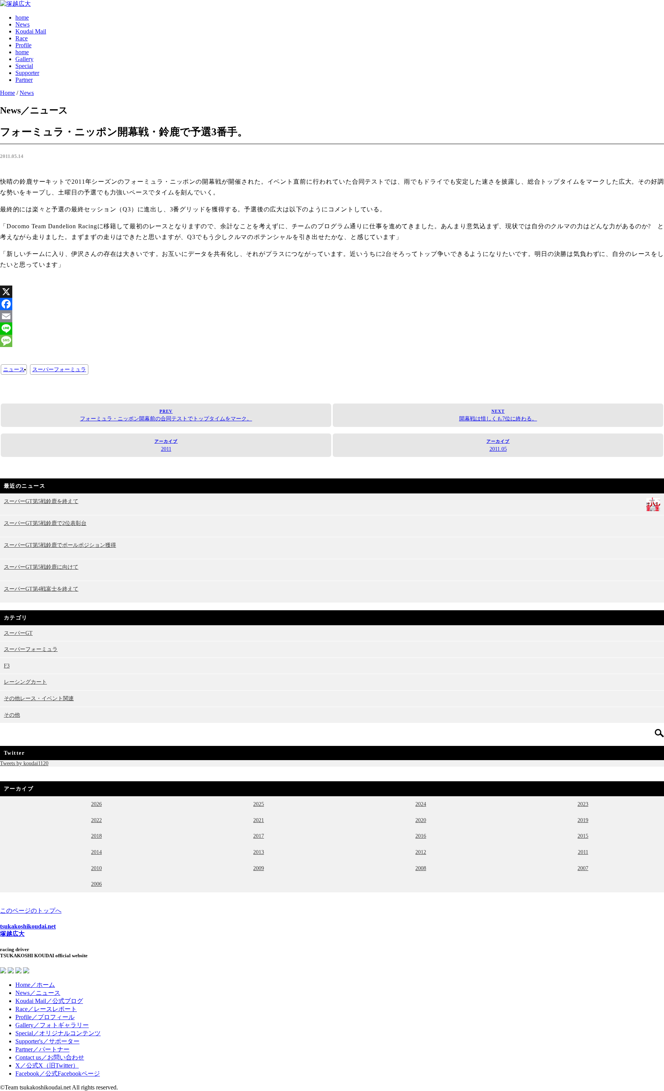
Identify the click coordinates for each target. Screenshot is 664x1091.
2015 (583, 836)
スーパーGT (18, 633)
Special (24, 66)
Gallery (24, 59)
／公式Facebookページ (57, 1073)
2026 (96, 804)
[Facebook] (332, 304)
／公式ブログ (49, 1001)
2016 (420, 836)
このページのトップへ (30, 910)
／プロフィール (45, 1017)
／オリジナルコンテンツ (58, 1033)
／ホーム (35, 984)
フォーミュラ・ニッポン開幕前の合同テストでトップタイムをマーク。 (166, 415)
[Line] (332, 328)
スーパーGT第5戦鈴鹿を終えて (41, 501)
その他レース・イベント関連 (39, 698)
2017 (258, 836)
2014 (96, 852)
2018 (96, 836)
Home (7, 93)
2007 (583, 868)
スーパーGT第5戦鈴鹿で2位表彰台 (45, 523)
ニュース (14, 369)
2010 (96, 868)
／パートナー (42, 1049)
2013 (258, 852)
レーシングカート (25, 682)
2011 (166, 445)
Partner (24, 79)
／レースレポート (46, 1009)
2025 (258, 804)
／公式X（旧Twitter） (47, 1065)
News (22, 24)
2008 (420, 868)
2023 (583, 804)
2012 (420, 852)
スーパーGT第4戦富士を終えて (41, 589)
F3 (7, 666)
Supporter (27, 73)
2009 (258, 868)
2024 (420, 804)
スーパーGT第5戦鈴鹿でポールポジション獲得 (60, 545)
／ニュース (37, 993)
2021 (258, 820)
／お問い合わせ (49, 1057)
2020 (420, 820)
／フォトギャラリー (52, 1025)
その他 (12, 715)
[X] (332, 292)
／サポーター (47, 1041)
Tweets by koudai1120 (24, 763)
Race (21, 38)
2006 (96, 884)
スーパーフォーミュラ (59, 369)
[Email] (332, 316)
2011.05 (498, 445)
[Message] (332, 341)
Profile (23, 45)
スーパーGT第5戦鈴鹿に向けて (41, 567)
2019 (583, 820)
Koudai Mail (30, 31)
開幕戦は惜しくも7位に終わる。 (498, 415)
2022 (96, 820)
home (22, 17)
